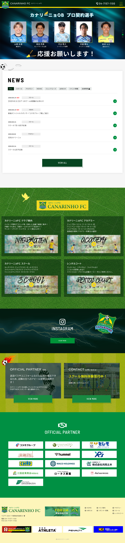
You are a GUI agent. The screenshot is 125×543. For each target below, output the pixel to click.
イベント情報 (74, 89)
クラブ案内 (102, 508)
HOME (89, 508)
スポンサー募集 (103, 510)
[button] (122, 30)
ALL (10, 89)
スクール (19, 89)
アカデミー (29, 89)
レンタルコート (119, 513)
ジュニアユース (51, 89)
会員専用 (85, 89)
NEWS (39, 89)
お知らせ (63, 89)
